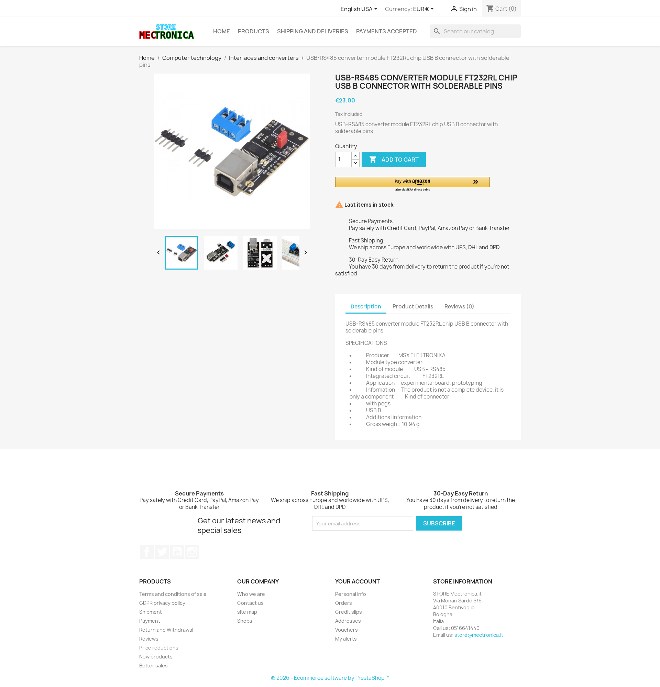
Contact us (250, 603)
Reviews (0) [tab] (459, 306)
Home (221, 31)
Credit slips (348, 612)
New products (156, 656)
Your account (357, 581)
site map (247, 612)
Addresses (348, 621)
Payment (149, 621)
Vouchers (346, 629)
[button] (412, 184)
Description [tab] (366, 306)
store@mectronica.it (478, 635)
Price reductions (158, 647)
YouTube (177, 552)
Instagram (192, 552)
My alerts (346, 638)
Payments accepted (386, 31)
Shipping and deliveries (312, 31)
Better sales (153, 665)
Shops (244, 621)
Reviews (148, 638)
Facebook (147, 552)
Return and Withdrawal (166, 629)
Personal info (350, 594)
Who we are (251, 594)
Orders (343, 603)
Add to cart (394, 159)
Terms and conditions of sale (173, 594)
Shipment (150, 612)
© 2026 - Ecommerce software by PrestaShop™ (330, 677)
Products (253, 31)
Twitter (162, 552)
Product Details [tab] (413, 306)
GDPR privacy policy (162, 603)
